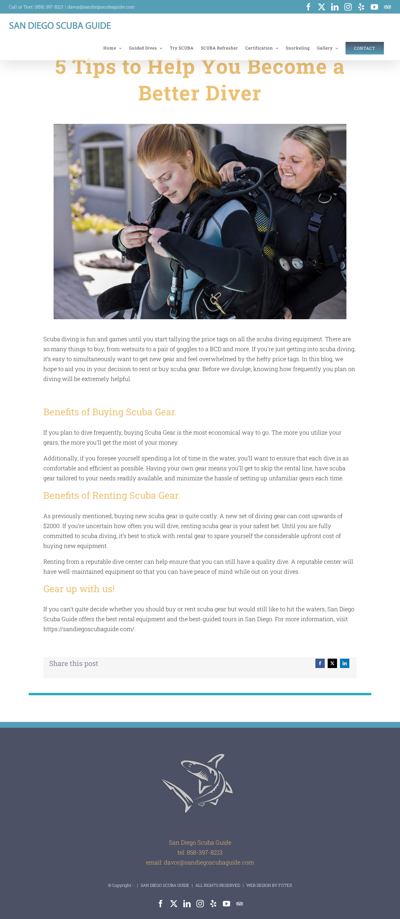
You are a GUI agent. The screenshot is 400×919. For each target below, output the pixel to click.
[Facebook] (320, 663)
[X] (332, 663)
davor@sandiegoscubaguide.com (101, 7)
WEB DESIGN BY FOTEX (268, 885)
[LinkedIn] (345, 663)
